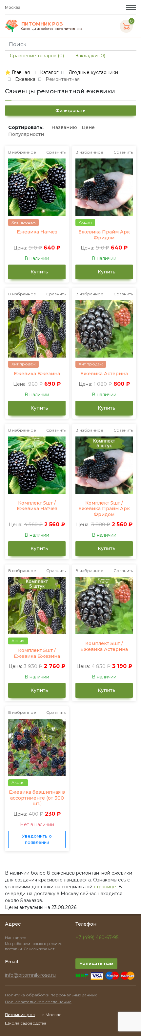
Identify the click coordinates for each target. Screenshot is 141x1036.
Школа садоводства (25, 1023)
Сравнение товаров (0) (36, 56)
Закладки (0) (89, 56)
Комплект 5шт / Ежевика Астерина (104, 646)
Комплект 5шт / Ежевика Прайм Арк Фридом (104, 508)
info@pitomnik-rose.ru (30, 975)
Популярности (26, 134)
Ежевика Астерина (104, 374)
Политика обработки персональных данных (51, 994)
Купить (38, 272)
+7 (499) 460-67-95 (96, 937)
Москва (13, 7)
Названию (64, 127)
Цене (88, 127)
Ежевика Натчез (37, 232)
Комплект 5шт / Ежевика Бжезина (37, 653)
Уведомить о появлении (37, 839)
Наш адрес (16, 937)
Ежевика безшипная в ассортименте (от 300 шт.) (37, 797)
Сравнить (56, 152)
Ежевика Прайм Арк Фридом (104, 235)
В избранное (22, 152)
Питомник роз (20, 1014)
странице (105, 887)
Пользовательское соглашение (38, 1001)
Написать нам (96, 963)
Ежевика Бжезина (37, 374)
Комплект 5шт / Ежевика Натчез (37, 506)
